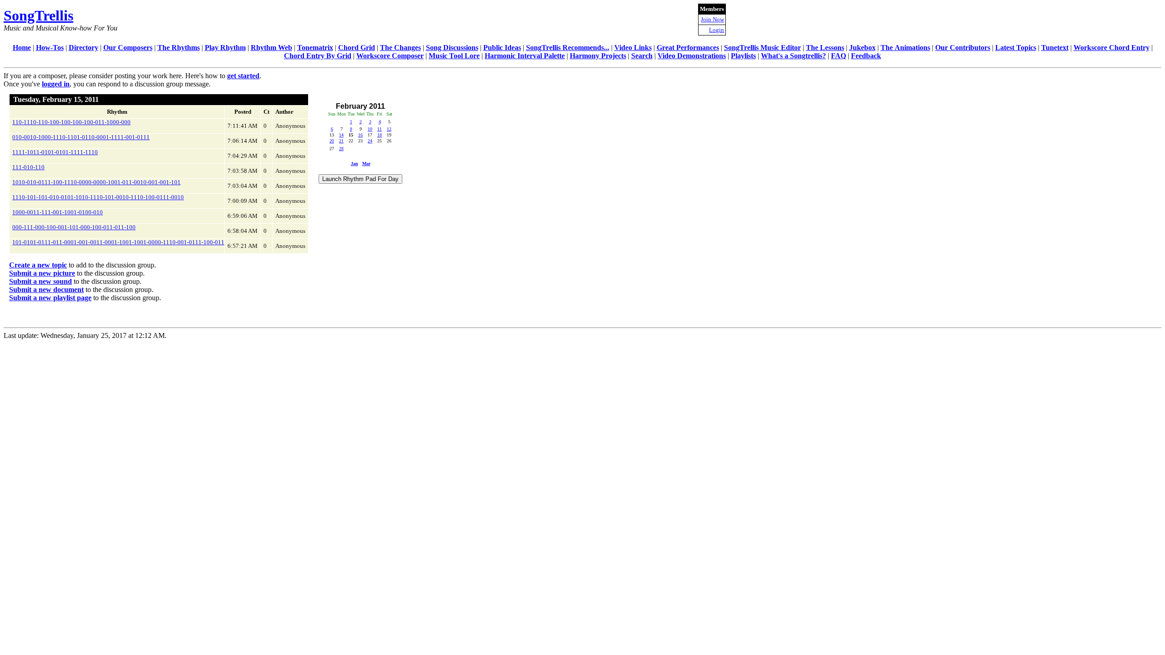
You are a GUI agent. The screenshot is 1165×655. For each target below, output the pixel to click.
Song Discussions (452, 47)
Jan (354, 163)
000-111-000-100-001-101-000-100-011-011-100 (74, 227)
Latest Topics (1015, 47)
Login (716, 29)
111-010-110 (28, 167)
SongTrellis (38, 15)
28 (341, 148)
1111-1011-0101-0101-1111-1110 (55, 152)
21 (341, 140)
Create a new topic (38, 265)
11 (379, 128)
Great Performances (688, 47)
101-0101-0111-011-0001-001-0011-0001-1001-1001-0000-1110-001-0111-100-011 (118, 242)
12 (389, 128)
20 (331, 140)
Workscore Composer (390, 56)
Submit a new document (46, 289)
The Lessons (825, 47)
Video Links (633, 47)
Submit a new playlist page (50, 298)
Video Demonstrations (692, 56)
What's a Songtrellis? (793, 56)
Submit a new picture (42, 273)
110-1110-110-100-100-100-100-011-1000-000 (71, 122)
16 (360, 134)
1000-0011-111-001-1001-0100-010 (57, 212)
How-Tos (50, 47)
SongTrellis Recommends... (567, 47)
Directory (83, 47)
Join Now (712, 19)
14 (341, 134)
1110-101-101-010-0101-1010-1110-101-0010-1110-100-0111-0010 (98, 197)
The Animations (905, 47)
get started (243, 76)
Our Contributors (962, 47)
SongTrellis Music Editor (762, 47)
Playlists (743, 56)
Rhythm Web (271, 47)
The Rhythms (178, 47)
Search (642, 56)
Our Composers (127, 47)
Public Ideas (502, 47)
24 (370, 140)
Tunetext (1055, 47)
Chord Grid (356, 47)
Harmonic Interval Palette (525, 56)
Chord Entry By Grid (317, 56)
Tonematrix (315, 47)
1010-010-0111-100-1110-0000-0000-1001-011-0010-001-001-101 (96, 182)
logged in (56, 84)
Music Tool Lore (454, 56)
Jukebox (862, 47)
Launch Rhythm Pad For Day (360, 179)
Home (22, 47)
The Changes (400, 47)
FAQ (838, 56)
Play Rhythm (225, 47)
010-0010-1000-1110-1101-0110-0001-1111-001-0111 (81, 137)
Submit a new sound (40, 281)
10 (370, 128)
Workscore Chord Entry (1112, 47)
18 (379, 134)
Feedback (866, 56)
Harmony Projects (598, 56)
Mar (366, 163)
